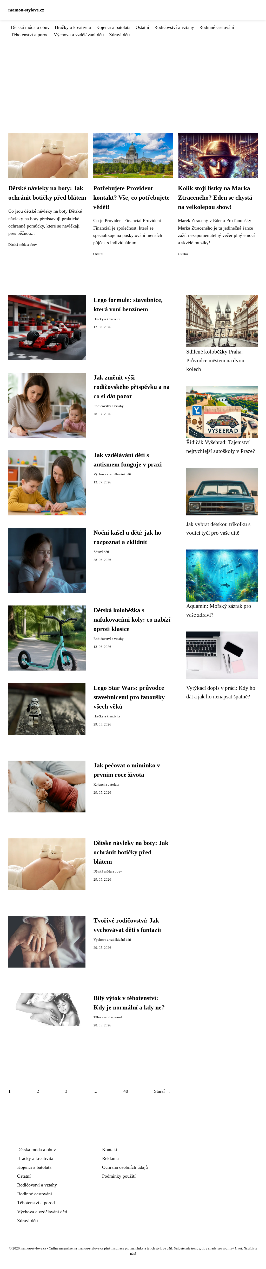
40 (125, 1091)
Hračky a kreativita (73, 27)
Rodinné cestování (216, 27)
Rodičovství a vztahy (174, 27)
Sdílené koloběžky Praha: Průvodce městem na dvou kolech (215, 360)
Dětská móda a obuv (30, 27)
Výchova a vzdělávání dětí (79, 34)
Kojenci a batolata (113, 27)
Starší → (162, 1091)
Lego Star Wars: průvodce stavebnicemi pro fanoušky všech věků (129, 697)
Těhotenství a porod (30, 34)
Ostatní (142, 27)
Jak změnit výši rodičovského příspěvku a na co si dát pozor (132, 387)
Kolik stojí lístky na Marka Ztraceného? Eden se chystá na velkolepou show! (215, 197)
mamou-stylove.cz (26, 9)
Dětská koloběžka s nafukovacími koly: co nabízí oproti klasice (132, 619)
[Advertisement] (133, 77)
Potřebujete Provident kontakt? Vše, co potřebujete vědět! (131, 197)
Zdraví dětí (119, 34)
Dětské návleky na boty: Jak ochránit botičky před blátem (131, 852)
